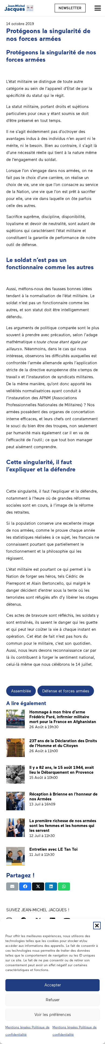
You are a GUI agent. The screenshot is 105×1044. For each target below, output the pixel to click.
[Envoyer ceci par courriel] (12, 886)
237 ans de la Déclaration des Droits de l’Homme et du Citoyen (63, 743)
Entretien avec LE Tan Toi (53, 849)
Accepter (52, 985)
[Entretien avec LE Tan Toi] (15, 856)
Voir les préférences (52, 1014)
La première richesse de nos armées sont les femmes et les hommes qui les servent (62, 825)
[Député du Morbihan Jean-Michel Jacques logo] (19, 8)
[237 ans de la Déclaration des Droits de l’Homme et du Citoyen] (15, 747)
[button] (97, 925)
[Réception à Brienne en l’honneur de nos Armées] (15, 801)
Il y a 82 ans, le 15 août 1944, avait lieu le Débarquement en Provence (61, 770)
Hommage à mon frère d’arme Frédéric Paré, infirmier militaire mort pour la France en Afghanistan (62, 717)
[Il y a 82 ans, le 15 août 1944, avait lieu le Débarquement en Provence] (15, 774)
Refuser (53, 999)
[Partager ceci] (25, 886)
